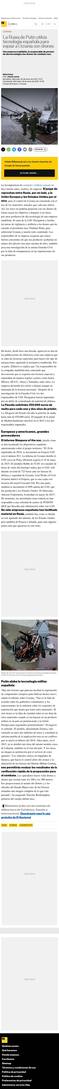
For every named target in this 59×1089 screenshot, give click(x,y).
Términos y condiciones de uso (19, 1068)
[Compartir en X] (3, 149)
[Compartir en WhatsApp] (9, 149)
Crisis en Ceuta (45, 18)
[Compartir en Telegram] (14, 149)
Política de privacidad (14, 1072)
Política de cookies (12, 1076)
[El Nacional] (4, 24)
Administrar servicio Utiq (16, 1085)
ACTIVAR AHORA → (29, 173)
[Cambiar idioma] (49, 24)
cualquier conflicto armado (37, 185)
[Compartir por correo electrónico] (25, 149)
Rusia (4, 825)
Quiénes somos (10, 1046)
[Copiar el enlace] (30, 149)
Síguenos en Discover (10, 18)
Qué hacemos (9, 1050)
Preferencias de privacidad (17, 1081)
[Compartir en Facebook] (19, 149)
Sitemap (6, 1063)
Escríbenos (8, 1059)
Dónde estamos (10, 1055)
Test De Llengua (29, 18)
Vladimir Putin (26, 825)
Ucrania (13, 825)
